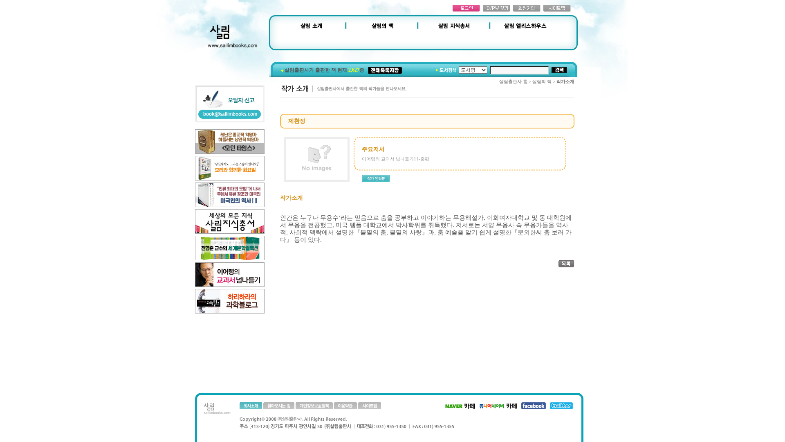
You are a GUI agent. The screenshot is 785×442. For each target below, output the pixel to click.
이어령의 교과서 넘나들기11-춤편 (395, 158)
